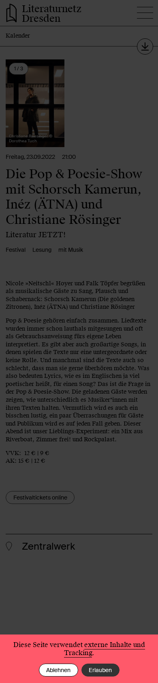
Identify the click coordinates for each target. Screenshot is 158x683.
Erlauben (100, 670)
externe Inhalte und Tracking (104, 649)
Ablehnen (58, 670)
